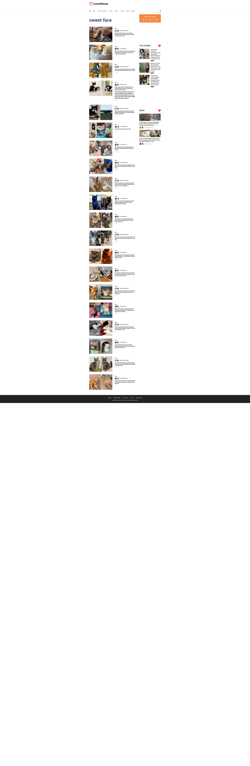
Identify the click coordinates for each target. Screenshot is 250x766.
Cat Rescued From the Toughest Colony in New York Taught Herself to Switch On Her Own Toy (124, 148)
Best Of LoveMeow (102, 11)
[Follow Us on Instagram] (150, 20)
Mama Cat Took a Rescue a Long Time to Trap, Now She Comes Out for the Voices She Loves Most (125, 238)
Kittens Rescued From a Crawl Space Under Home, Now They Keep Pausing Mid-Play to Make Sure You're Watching (124, 184)
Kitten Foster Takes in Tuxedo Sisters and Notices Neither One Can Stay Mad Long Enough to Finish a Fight (124, 88)
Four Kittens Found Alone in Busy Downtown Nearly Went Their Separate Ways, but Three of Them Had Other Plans (125, 274)
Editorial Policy (117, 761)
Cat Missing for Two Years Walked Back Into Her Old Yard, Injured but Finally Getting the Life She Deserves (149, 123)
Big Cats (133, 11)
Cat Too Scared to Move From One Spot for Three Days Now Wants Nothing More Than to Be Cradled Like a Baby (125, 328)
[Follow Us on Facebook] (142, 20)
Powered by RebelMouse (158, 12)
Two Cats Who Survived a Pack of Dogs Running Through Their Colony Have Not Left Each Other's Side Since (125, 346)
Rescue (111, 11)
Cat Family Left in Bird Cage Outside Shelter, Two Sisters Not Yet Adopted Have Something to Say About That (125, 364)
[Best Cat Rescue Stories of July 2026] (100, 130)
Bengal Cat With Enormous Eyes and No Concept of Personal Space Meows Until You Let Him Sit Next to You (124, 34)
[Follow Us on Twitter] (146, 20)
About (109, 761)
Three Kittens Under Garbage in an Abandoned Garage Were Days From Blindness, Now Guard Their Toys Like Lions (155, 80)
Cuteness (122, 11)
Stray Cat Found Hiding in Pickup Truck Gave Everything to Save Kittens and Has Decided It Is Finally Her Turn (149, 140)
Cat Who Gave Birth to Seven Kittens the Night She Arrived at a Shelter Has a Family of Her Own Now (125, 382)
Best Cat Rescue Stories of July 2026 (123, 129)
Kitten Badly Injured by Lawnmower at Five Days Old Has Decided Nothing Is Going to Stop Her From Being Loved (156, 54)
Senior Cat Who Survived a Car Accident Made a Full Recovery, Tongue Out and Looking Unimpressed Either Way (125, 52)
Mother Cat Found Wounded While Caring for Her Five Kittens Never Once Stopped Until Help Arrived (155, 67)
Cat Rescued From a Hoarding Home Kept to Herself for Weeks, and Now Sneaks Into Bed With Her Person (125, 256)
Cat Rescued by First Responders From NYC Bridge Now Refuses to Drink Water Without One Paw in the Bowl (124, 112)
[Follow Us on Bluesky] (153, 20)
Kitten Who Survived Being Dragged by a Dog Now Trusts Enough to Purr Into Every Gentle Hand (125, 166)
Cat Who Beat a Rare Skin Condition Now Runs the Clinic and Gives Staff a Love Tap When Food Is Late (124, 220)
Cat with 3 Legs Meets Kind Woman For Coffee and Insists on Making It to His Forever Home (125, 69)
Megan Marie (122, 30)
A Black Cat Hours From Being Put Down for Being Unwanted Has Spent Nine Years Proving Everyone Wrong (124, 202)
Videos (116, 11)
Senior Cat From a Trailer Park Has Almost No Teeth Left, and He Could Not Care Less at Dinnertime (125, 292)
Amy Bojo (127, 30)
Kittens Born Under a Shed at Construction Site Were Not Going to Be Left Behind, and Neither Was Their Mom (124, 310)
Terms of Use (139, 761)
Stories (94, 11)
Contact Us (125, 761)
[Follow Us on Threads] (157, 20)
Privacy (132, 761)
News (127, 11)
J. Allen (121, 48)
